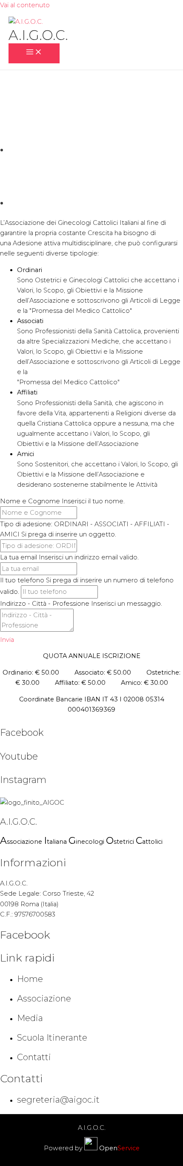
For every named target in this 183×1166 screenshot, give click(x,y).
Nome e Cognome (30, 501)
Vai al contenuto (25, 5)
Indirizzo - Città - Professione (45, 603)
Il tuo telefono (22, 580)
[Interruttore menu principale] (34, 53)
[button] (7, 640)
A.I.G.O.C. (38, 35)
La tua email (18, 557)
